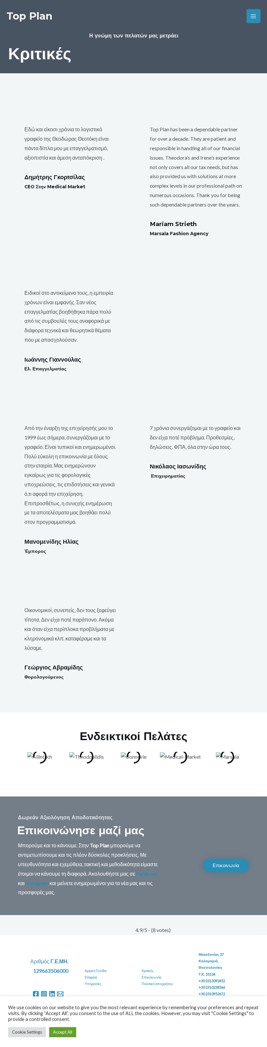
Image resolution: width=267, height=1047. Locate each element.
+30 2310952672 (212, 994)
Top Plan (29, 16)
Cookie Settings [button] (27, 1032)
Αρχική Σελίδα (95, 970)
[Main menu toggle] (253, 16)
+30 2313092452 (212, 981)
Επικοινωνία (151, 977)
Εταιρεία (91, 977)
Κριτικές (148, 970)
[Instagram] (44, 994)
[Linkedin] (52, 994)
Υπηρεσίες (93, 984)
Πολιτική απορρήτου (157, 984)
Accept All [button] (62, 1032)
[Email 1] (60, 994)
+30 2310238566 (212, 987)
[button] (23, 761)
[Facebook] (36, 994)
